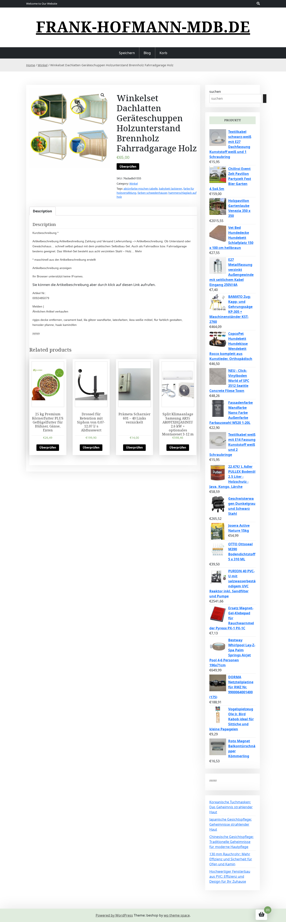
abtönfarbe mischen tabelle (141, 188)
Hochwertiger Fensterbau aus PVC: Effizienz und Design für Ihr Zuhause (229, 876)
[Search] (265, 98)
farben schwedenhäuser (152, 193)
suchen (215, 91)
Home (30, 65)
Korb (163, 53)
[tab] (42, 211)
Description (42, 211)
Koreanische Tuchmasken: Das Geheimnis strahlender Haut (231, 807)
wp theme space (177, 915)
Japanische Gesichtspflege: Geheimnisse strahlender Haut (230, 824)
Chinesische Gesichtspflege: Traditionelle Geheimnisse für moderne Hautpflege (231, 841)
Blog (147, 53)
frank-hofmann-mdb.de (143, 26)
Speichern (127, 53)
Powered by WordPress (114, 915)
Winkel (43, 65)
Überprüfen (128, 166)
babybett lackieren (170, 188)
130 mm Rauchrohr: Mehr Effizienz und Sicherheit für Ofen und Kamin (230, 859)
